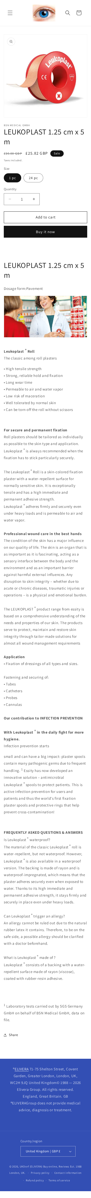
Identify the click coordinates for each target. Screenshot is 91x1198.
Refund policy (35, 1180)
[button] (10, 12)
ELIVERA (22, 1069)
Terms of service (59, 1180)
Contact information (68, 1173)
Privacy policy (40, 1173)
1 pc (12, 178)
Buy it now (45, 231)
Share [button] (13, 1035)
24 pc (33, 178)
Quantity (10, 189)
